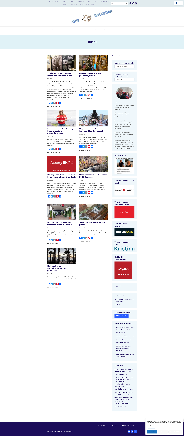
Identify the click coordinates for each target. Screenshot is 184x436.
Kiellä (163, 432)
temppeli (116, 399)
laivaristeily (117, 386)
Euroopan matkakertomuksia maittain (60, 32)
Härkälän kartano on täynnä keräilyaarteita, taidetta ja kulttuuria (123, 348)
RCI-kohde (118, 395)
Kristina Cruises (122, 381)
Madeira (122, 386)
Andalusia (130, 369)
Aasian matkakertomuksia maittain (59, 29)
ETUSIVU (51, 2)
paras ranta (126, 392)
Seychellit (127, 394)
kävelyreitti (119, 384)
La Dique (126, 384)
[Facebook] (130, 3)
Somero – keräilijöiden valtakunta (125, 336)
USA (122, 401)
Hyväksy (152, 432)
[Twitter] (132, 431)
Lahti (129, 384)
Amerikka (125, 369)
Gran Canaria (126, 374)
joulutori (116, 379)
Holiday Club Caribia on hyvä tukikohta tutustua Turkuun (60, 223)
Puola (132, 392)
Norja (120, 392)
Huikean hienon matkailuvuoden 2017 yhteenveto (57, 268)
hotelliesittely (125, 377)
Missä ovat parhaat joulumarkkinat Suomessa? (91, 129)
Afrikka (121, 369)
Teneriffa (122, 399)
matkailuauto (127, 386)
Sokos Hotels (74, 5)
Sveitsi (120, 397)
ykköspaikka (120, 406)
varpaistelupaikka (121, 403)
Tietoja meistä (102, 425)
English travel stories (87, 5)
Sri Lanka (132, 394)
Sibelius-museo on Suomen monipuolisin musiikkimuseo (59, 74)
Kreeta (129, 379)
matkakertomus (121, 389)
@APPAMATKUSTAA (121, 316)
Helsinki (131, 374)
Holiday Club (105, 2)
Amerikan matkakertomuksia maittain (110, 29)
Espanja (128, 372)
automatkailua (119, 372)
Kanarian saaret (123, 379)
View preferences (175, 432)
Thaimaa (127, 399)
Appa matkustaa (131, 29)
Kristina (65, 5)
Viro (129, 403)
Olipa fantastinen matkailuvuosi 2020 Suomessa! (93, 175)
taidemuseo (125, 397)
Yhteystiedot (113, 425)
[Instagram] (136, 3)
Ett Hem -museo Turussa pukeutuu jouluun (90, 74)
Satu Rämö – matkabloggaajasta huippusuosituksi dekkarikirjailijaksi (61, 131)
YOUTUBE (117, 304)
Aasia (116, 369)
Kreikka (116, 381)
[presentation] (61, 63)
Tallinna (131, 397)
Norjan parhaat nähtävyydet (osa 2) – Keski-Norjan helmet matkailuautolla (125, 330)
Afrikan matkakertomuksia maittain (85, 29)
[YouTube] (133, 3)
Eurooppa (118, 374)
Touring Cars (119, 226)
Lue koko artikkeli (53, 106)
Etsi (132, 66)
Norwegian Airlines (121, 204)
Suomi (116, 397)
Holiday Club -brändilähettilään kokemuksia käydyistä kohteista (61, 175)
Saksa (123, 394)
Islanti (132, 377)
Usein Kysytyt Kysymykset (127, 425)
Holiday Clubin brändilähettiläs (120, 258)
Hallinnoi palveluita (151, 428)
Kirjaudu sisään (116, 56)
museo (131, 389)
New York (116, 392)
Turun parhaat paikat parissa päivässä (92, 223)
